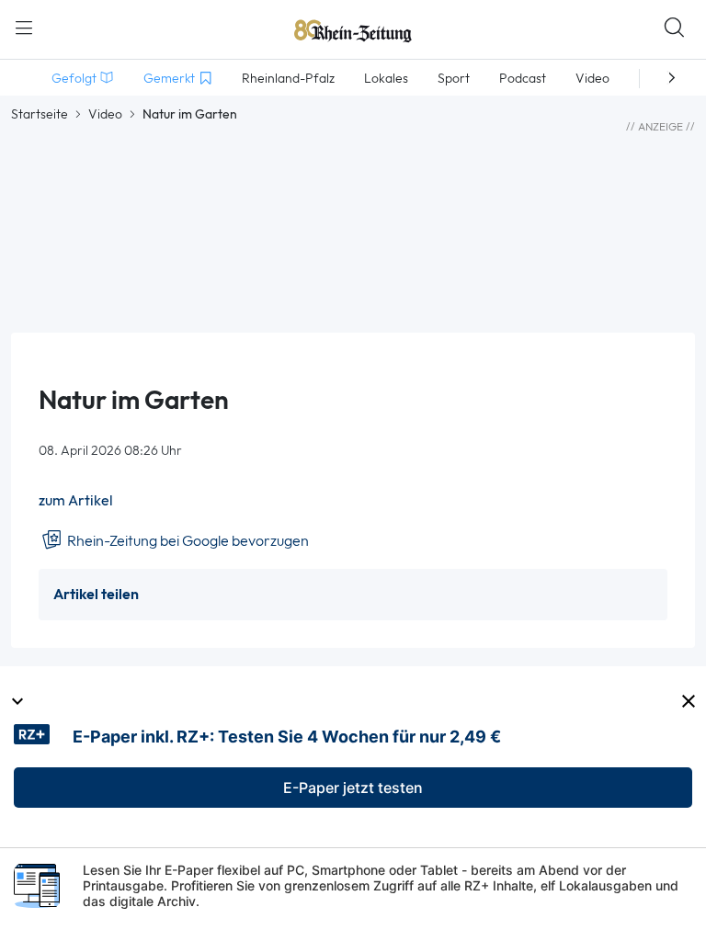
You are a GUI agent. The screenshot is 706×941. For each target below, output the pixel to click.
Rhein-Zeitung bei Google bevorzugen (186, 540)
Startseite (39, 114)
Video (105, 114)
